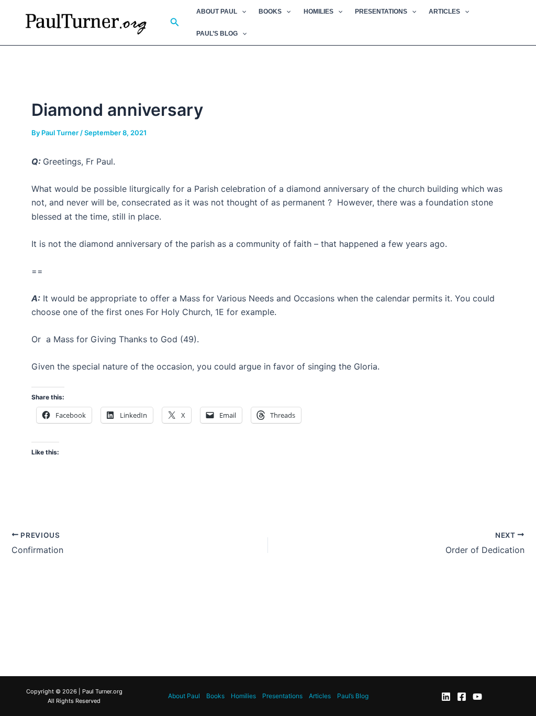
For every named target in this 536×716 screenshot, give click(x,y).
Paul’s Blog (217, 33)
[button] (175, 22)
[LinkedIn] (446, 696)
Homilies (318, 11)
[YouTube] (477, 696)
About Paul (216, 11)
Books (270, 11)
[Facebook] (461, 696)
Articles (444, 11)
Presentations (381, 11)
